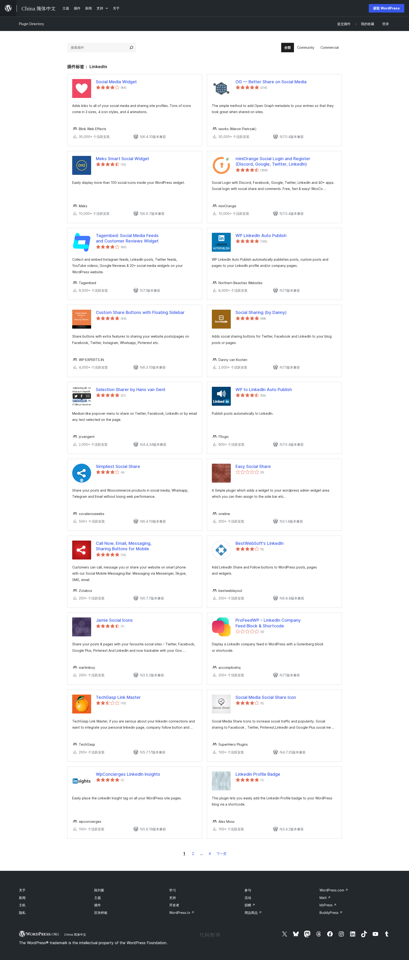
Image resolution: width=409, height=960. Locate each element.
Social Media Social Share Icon (266, 697)
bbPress (328, 905)
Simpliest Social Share (118, 466)
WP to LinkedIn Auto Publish (264, 389)
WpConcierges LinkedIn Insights (128, 774)
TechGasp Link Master (118, 697)
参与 (248, 890)
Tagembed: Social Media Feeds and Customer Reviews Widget (127, 238)
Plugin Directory (31, 24)
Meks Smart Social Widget (122, 158)
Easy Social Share (253, 466)
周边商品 (253, 913)
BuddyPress (331, 913)
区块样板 (100, 913)
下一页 (222, 854)
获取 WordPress (386, 8)
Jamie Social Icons (114, 620)
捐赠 (250, 905)
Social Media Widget (116, 81)
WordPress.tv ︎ (181, 913)
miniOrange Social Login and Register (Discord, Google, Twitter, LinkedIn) (273, 161)
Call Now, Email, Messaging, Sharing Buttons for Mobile (123, 546)
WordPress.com (334, 890)
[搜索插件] (131, 47)
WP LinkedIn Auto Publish (261, 235)
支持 (172, 898)
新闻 (22, 898)
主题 (97, 898)
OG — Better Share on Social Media (271, 81)
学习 (172, 890)
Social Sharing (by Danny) (261, 312)
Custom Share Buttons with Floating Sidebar (140, 312)
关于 (22, 890)
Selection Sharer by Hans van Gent (130, 389)
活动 (248, 898)
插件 (97, 905)
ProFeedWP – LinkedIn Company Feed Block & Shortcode (268, 623)
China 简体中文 (75, 934)
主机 (22, 905)
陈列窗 (99, 890)
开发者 (174, 905)
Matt (325, 898)
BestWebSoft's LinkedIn (260, 543)
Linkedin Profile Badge (258, 774)
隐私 (22, 913)
